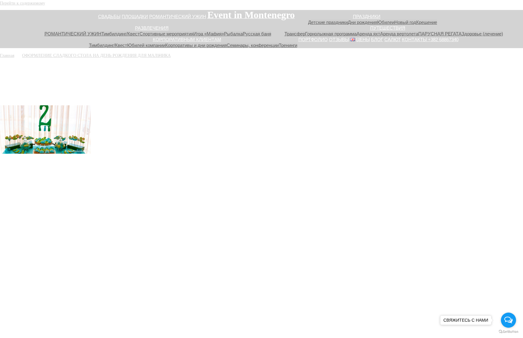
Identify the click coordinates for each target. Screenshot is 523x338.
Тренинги (288, 45)
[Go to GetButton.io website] (508, 332)
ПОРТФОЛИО (313, 39)
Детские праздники (328, 22)
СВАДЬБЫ (109, 16)
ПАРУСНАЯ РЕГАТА (440, 33)
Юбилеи (385, 22)
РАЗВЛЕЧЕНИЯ (152, 28)
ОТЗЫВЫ (339, 39)
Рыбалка (233, 33)
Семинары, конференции (253, 45)
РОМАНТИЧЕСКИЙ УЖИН (177, 16)
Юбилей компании (146, 45)
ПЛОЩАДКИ (135, 16)
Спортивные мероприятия (166, 33)
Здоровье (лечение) (482, 33)
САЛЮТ (392, 39)
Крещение (426, 22)
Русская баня (257, 33)
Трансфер (295, 33)
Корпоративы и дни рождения (196, 45)
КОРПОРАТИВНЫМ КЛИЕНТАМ (187, 39)
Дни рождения (362, 22)
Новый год (405, 22)
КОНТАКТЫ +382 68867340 (430, 39)
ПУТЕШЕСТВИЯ (387, 28)
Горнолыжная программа (331, 33)
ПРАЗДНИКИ (366, 16)
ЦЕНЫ (363, 39)
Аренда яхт (368, 33)
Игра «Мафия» (208, 33)
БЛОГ (377, 39)
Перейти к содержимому (22, 3)
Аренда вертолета (399, 33)
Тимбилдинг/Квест (120, 33)
